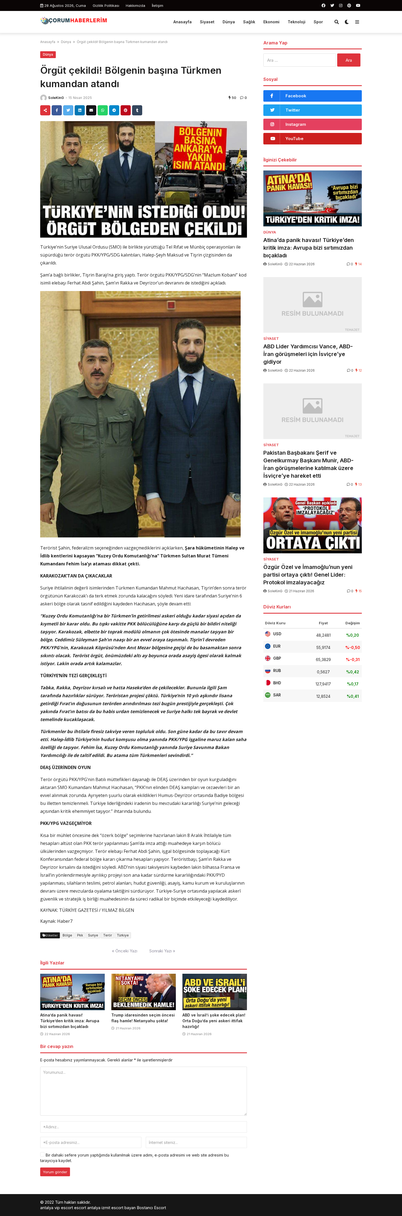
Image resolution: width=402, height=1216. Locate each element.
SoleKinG (56, 98)
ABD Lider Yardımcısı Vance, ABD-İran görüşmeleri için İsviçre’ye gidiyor (308, 354)
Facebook (296, 95)
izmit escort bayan (118, 1207)
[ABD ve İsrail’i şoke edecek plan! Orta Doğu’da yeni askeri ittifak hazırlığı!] (214, 992)
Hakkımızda (135, 5)
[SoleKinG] (43, 98)
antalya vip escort (56, 1207)
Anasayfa (182, 21)
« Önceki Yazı (124, 950)
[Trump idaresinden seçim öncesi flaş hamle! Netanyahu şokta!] (143, 992)
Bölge (67, 935)
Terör (107, 935)
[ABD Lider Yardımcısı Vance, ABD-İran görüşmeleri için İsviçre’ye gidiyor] (312, 305)
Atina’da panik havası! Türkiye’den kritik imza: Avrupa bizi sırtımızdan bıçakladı (69, 1021)
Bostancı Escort (151, 1207)
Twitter (293, 110)
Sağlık (249, 21)
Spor (318, 21)
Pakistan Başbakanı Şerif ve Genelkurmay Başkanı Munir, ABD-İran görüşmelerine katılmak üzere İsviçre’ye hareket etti (308, 464)
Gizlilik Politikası (106, 5)
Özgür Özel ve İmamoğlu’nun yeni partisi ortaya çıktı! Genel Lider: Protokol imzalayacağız (308, 575)
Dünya (229, 21)
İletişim (157, 5)
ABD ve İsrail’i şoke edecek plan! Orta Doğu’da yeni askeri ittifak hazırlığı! (213, 1021)
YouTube (295, 138)
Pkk (80, 935)
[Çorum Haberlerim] (73, 21)
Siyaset (207, 21)
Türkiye (123, 935)
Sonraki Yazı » (162, 950)
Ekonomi (271, 21)
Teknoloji (296, 21)
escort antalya (87, 1207)
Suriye (93, 935)
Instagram (296, 124)
